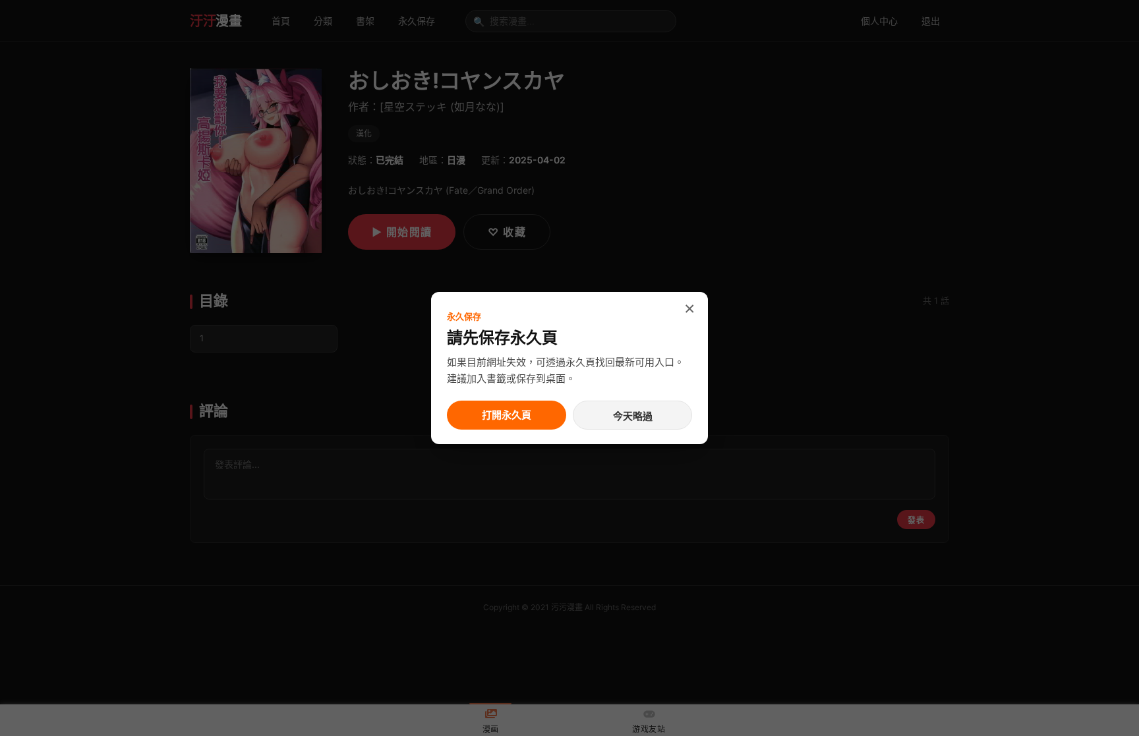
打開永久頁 (506, 415)
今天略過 (633, 416)
